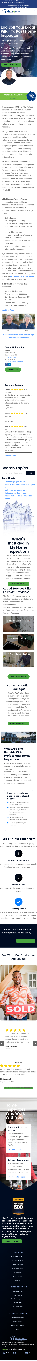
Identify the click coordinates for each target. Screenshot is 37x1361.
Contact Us (13, 369)
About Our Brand (17, 1265)
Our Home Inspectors (17, 1299)
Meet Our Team (8, 310)
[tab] (15, 1062)
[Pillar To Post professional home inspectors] (11, 11)
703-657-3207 (11, 357)
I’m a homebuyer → (15, 1150)
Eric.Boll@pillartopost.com (14, 361)
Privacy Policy (9, 1349)
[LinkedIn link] (9, 364)
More (17, 1329)
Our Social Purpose (17, 1268)
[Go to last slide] (2, 1043)
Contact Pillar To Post (17, 1257)
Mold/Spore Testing (18, 1317)
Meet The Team (17, 1276)
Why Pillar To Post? (17, 1261)
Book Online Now (11, 65)
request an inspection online (22, 276)
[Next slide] (35, 1043)
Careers (17, 1280)
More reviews (10, 456)
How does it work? (17, 1291)
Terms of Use (21, 1349)
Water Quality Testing (17, 1325)
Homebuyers (18, 1303)
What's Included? (17, 1295)
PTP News (17, 1272)
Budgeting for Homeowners (16, 490)
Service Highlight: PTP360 (15, 482)
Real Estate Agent (17, 1306)
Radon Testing (17, 1321)
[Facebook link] (6, 364)
